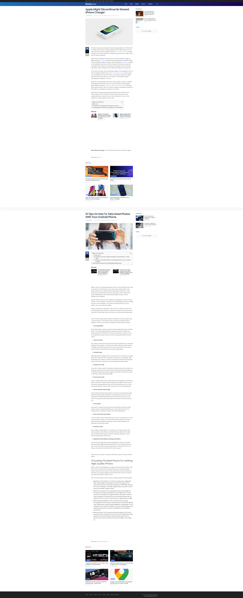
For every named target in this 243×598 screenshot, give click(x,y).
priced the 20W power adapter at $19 (115, 85)
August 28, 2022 (148, 15)
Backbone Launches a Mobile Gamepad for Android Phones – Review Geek (112, 257)
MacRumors (125, 62)
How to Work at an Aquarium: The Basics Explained (149, 217)
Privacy (96, 1)
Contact (93, 1)
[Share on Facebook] (87, 48)
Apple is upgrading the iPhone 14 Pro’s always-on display (125, 115)
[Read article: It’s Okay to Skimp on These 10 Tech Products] (139, 225)
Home (86, 1)
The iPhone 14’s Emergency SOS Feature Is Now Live (106, 105)
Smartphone (104, 15)
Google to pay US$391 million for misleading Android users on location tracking (113, 260)
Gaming (137, 4)
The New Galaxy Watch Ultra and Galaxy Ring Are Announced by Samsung (96, 179)
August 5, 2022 (148, 21)
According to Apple (121, 51)
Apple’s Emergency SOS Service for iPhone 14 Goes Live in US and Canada (104, 116)
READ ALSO (95, 104)
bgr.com (99, 157)
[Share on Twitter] (87, 51)
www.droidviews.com (102, 541)
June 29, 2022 (147, 220)
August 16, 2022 (97, 15)
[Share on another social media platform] (87, 54)
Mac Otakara (102, 60)
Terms (100, 1)
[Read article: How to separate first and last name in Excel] (139, 21)
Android (103, 220)
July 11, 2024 (88, 181)
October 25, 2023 (114, 181)
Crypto (143, 4)
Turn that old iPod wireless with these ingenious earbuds (149, 13)
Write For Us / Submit (109, 1)
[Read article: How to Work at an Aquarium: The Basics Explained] (139, 218)
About (89, 1)
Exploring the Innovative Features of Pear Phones (120, 179)
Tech (126, 4)
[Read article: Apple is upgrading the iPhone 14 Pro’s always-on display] (116, 115)
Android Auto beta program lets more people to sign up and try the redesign (126, 272)
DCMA (103, 1)
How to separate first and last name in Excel (150, 19)
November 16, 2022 (101, 119)
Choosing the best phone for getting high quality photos (107, 263)
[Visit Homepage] (90, 4)
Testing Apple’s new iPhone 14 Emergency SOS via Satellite (108, 107)
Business (150, 4)
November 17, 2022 (101, 275)
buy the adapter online (117, 73)
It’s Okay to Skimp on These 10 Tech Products (150, 224)
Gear (131, 4)
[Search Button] (157, 4)
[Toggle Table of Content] (121, 102)
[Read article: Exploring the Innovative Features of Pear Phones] (121, 171)
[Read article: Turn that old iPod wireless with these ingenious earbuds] (139, 13)
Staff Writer (89, 15)
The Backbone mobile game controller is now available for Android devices (104, 272)
